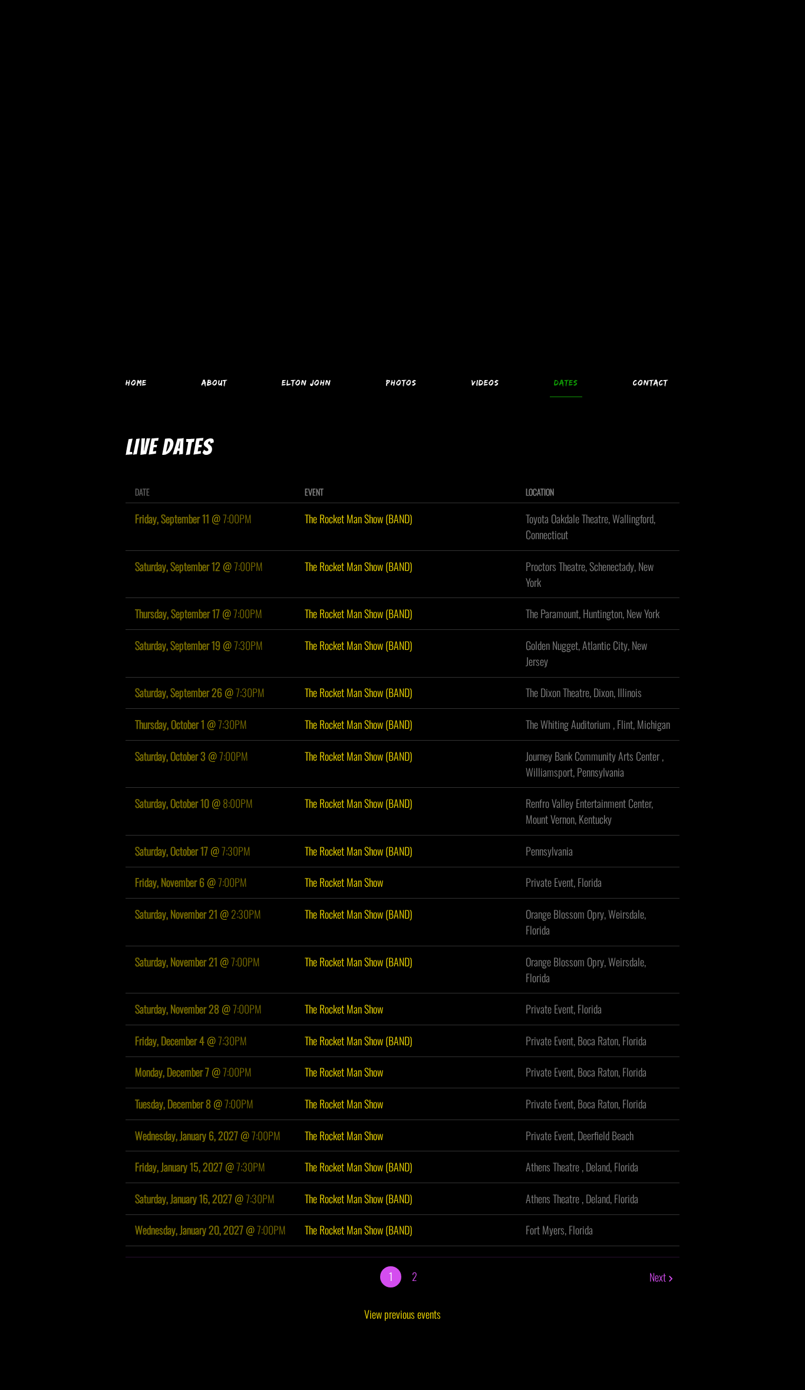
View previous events (402, 1314)
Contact (650, 382)
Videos (485, 382)
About (214, 382)
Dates (566, 382)
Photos (401, 382)
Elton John (306, 382)
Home (136, 382)
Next (657, 1277)
